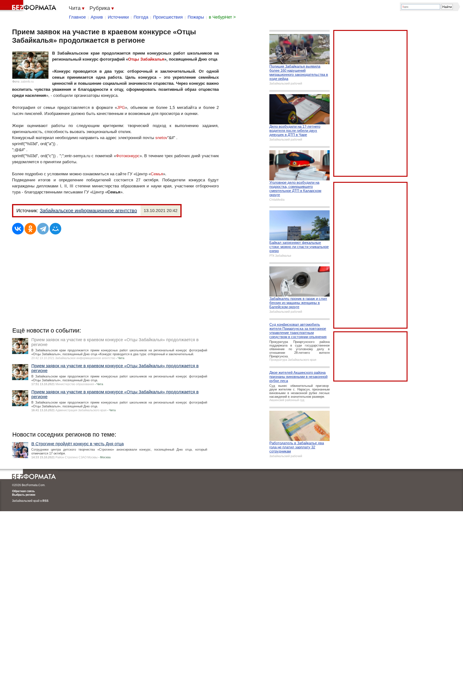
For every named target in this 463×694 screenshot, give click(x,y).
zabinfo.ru (27, 81)
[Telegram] (43, 228)
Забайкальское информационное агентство (88, 210)
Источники (118, 17)
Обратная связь (23, 491)
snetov (161, 137)
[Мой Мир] (55, 228)
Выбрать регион (23, 494)
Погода (141, 17)
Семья (157, 174)
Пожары (196, 17)
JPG (121, 107)
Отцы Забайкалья (146, 59)
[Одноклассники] (30, 228)
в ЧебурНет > (222, 17)
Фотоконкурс (128, 156)
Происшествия (168, 17)
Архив (97, 17)
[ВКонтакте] (18, 228)
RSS (45, 501)
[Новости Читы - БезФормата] (29, 6)
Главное (77, 17)
